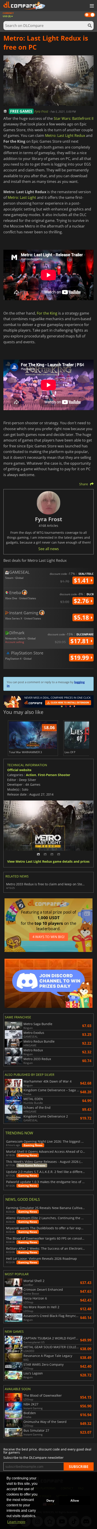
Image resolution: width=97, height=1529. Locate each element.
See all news (48, 548)
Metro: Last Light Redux (65, 135)
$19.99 (80, 657)
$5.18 (82, 617)
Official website (19, 770)
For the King (47, 313)
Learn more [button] (16, 1522)
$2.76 (82, 601)
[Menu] (91, 6)
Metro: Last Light (22, 197)
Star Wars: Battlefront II (73, 118)
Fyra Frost (42, 111)
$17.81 (80, 641)
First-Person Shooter (54, 775)
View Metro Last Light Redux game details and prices (48, 862)
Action (31, 775)
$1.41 (82, 580)
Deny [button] (50, 1500)
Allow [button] (74, 1500)
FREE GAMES (21, 111)
